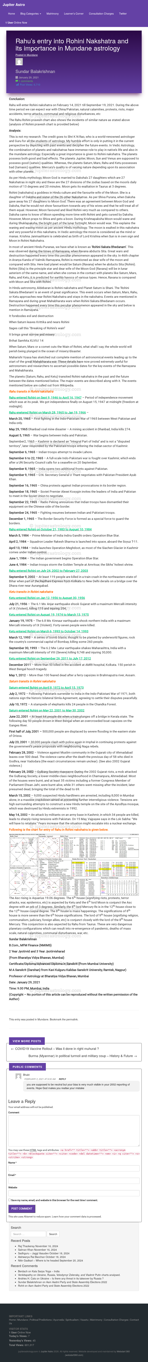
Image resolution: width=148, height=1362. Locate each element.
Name (11, 1162)
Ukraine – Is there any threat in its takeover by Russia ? (72, 1278)
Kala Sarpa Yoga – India (46, 1271)
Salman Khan (25, 1249)
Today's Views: (18, 1336)
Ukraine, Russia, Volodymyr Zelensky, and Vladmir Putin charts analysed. (78, 1275)
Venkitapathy (25, 1275)
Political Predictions (41, 1319)
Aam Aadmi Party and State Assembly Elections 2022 (76, 1282)
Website (12, 1187)
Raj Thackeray (26, 1246)
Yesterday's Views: (21, 1340)
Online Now (16, 22)
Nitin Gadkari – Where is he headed (38, 1260)
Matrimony (53, 13)
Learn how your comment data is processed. (77, 1216)
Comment (13, 1112)
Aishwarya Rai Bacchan (31, 1257)
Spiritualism (72, 1319)
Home (11, 13)
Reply (62, 1079)
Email (11, 1175)
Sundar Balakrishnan (35, 71)
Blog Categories (29, 13)
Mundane (43, 1019)
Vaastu (84, 1319)
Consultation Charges (101, 13)
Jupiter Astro (47, 1351)
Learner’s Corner (74, 13)
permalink (72, 1019)
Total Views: (17, 1345)
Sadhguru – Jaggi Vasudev (33, 1253)
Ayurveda (58, 1319)
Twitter (123, 13)
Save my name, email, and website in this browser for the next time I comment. (54, 1200)
